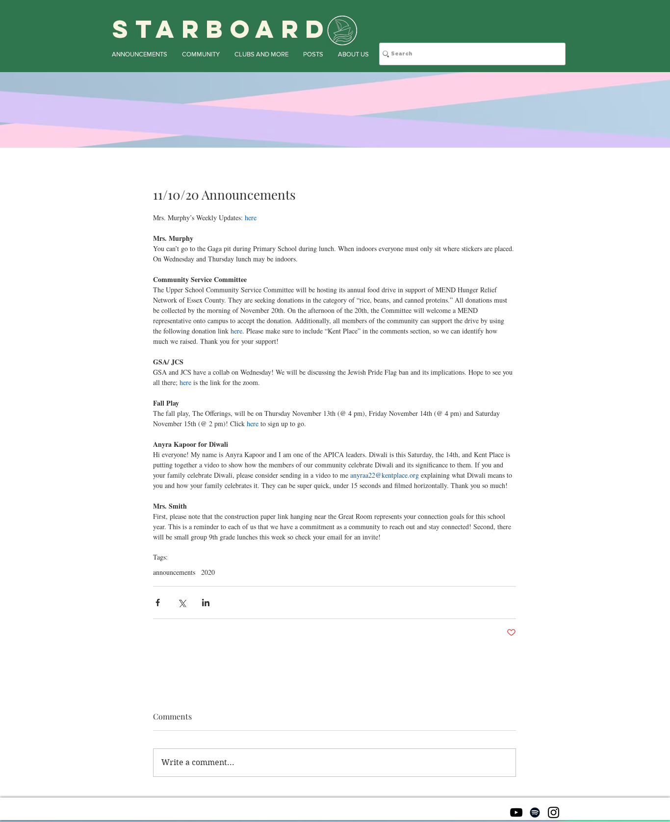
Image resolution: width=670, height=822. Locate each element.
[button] (139, 54)
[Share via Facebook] (157, 602)
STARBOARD (221, 29)
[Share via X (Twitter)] (181, 602)
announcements (174, 572)
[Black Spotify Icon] (534, 812)
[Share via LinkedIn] (205, 602)
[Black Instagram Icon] (553, 812)
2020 (208, 572)
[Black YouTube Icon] (516, 812)
